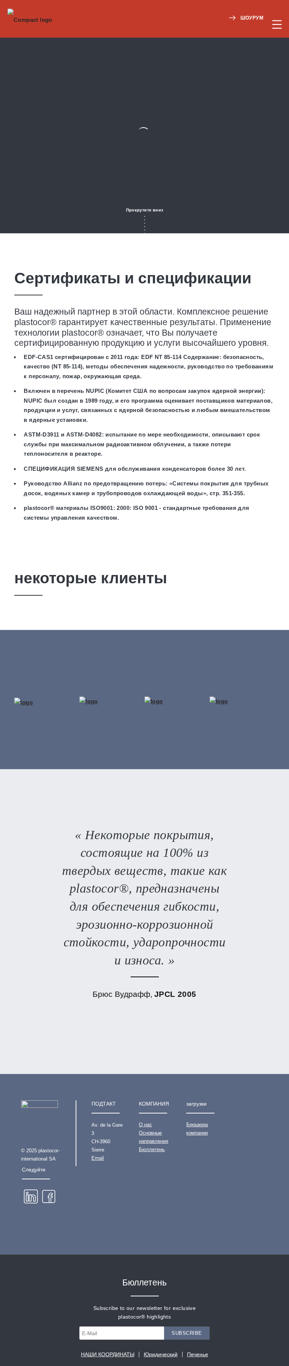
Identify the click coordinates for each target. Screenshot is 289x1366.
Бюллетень (152, 1149)
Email (97, 1158)
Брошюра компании (197, 1129)
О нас (145, 1124)
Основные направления (153, 1137)
